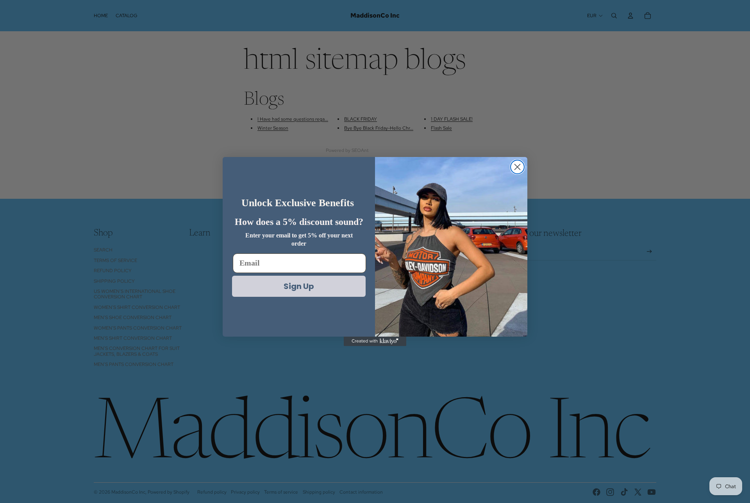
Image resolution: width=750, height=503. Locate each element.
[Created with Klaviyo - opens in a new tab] (375, 341)
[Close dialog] (517, 167)
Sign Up (299, 286)
